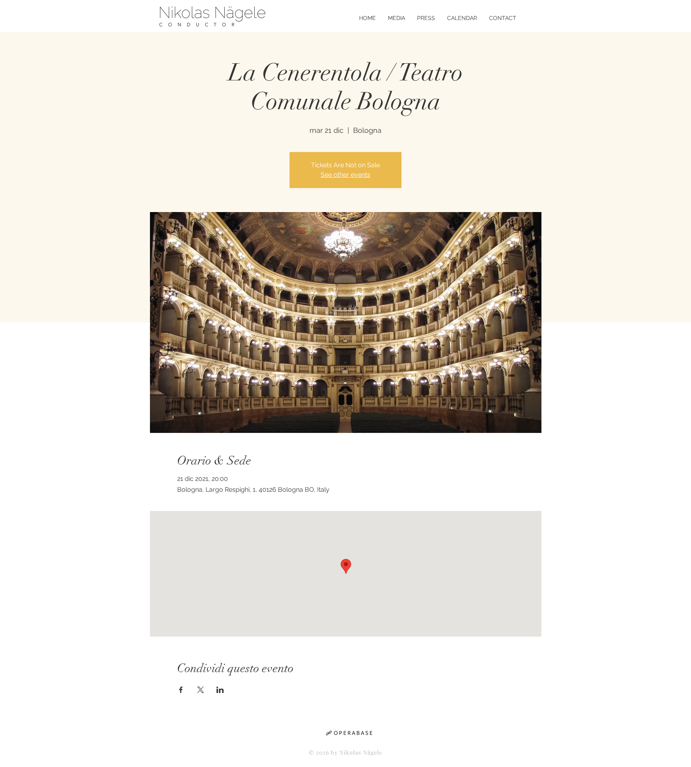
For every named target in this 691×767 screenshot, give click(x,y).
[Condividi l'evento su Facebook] (181, 690)
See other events (345, 174)
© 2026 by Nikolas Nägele (346, 752)
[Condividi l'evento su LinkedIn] (220, 690)
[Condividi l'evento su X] (200, 690)
